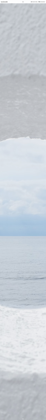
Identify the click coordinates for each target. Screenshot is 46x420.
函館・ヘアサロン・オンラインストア (34, 1)
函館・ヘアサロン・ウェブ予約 (41, 1)
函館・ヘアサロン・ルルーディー (4, 1)
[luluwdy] (23, 419)
